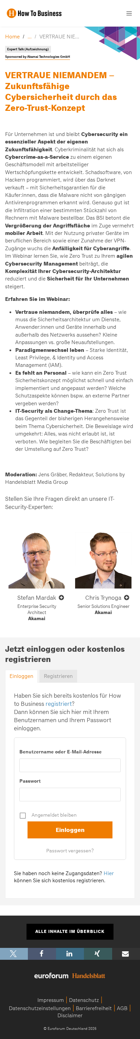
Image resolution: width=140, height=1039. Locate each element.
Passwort (30, 781)
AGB (122, 1008)
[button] (14, 954)
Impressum (50, 1000)
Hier (109, 873)
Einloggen (21, 676)
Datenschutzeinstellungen (40, 1008)
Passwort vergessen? (70, 850)
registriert (59, 704)
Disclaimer (70, 1015)
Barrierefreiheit (94, 1008)
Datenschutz (84, 1000)
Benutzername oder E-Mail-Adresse (60, 751)
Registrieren (58, 676)
